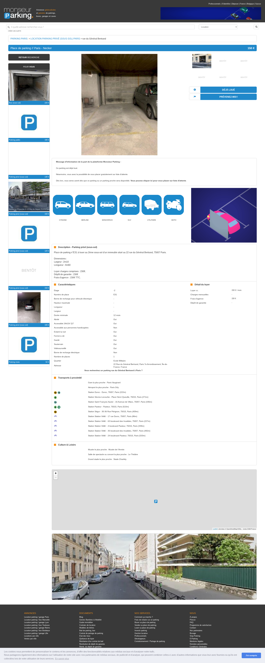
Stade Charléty (119, 459)
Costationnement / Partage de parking (150, 641)
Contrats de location (87, 625)
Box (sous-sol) (15, 103)
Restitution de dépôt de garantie (92, 644)
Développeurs (140, 639)
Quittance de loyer (86, 639)
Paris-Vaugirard (113, 382)
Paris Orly (114, 387)
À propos (193, 617)
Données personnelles (198, 644)
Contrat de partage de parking (91, 633)
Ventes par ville (30, 639)
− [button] (56, 477)
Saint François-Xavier (100, 402)
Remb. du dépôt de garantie (90, 647)
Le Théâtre (133, 454)
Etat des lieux (84, 636)
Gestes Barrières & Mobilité (90, 620)
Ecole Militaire (119, 361)
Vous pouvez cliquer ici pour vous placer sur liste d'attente (158, 181)
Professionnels (214, 4)
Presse (192, 620)
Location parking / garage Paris (36, 617)
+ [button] (56, 473)
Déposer (235, 4)
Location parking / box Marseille (37, 620)
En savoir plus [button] (62, 658)
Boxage (193, 633)
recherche (29, 57)
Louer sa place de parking (145, 628)
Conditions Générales (198, 647)
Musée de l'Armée (116, 449)
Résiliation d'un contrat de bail (91, 641)
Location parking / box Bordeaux (37, 630)
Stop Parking (195, 636)
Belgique (250, 4)
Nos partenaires (196, 630)
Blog (81, 617)
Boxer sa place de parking (145, 622)
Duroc (94, 392)
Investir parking (141, 630)
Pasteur (94, 407)
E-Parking (194, 639)
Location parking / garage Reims (37, 628)
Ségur (94, 411)
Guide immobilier (86, 622)
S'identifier (226, 4)
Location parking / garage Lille (36, 633)
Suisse (258, 4)
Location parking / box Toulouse (37, 625)
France (242, 4)
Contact (193, 628)
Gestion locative (141, 633)
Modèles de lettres (86, 628)
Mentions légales (196, 641)
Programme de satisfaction (200, 625)
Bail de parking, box (87, 630)
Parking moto (14, 362)
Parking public (14, 140)
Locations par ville (31, 636)
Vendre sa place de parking (145, 625)
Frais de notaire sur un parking (147, 620)
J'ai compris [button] (251, 655)
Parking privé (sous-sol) (18, 177)
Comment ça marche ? (144, 617)
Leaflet (215, 529)
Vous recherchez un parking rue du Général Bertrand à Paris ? (113, 370)
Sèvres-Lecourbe (99, 397)
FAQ (191, 622)
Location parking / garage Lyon (36, 622)
